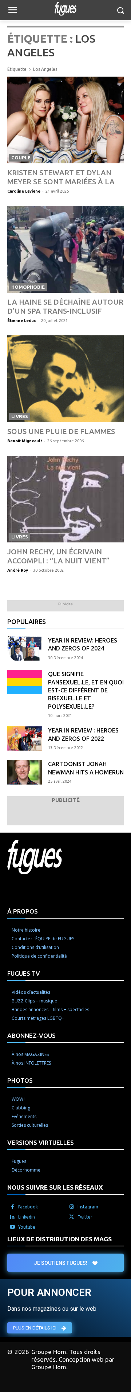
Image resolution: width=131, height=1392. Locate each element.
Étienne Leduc (21, 320)
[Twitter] (72, 1217)
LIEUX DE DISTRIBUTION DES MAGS (59, 1239)
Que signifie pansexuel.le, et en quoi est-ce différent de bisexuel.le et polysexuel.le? (86, 690)
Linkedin (26, 1217)
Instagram (88, 1206)
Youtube (26, 1227)
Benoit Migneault (24, 441)
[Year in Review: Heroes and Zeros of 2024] (24, 648)
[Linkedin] (12, 1217)
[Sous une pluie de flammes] (65, 378)
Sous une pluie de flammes (61, 431)
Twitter (85, 1217)
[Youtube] (12, 1227)
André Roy (17, 570)
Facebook (28, 1206)
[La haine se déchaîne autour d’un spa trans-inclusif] (65, 249)
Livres (19, 416)
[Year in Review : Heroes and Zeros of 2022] (24, 738)
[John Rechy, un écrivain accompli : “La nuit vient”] (65, 499)
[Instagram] (72, 1207)
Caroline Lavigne (23, 191)
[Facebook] (12, 1207)
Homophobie (28, 286)
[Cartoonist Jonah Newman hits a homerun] (24, 772)
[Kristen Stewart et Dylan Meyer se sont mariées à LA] (65, 120)
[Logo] (65, 9)
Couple (21, 157)
